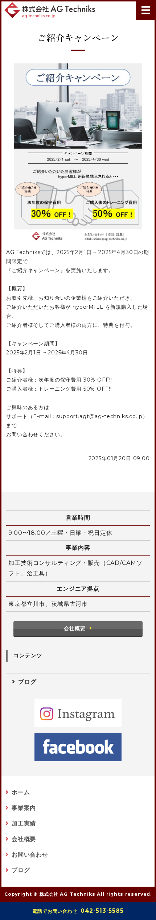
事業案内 (24, 807)
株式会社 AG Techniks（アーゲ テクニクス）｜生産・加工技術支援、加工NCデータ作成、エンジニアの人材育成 (49, 10)
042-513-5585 (78, 910)
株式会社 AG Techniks (67, 894)
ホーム (21, 792)
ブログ (27, 681)
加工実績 (24, 823)
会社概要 (74, 628)
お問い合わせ (30, 854)
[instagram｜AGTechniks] (78, 713)
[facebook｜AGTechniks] (78, 747)
